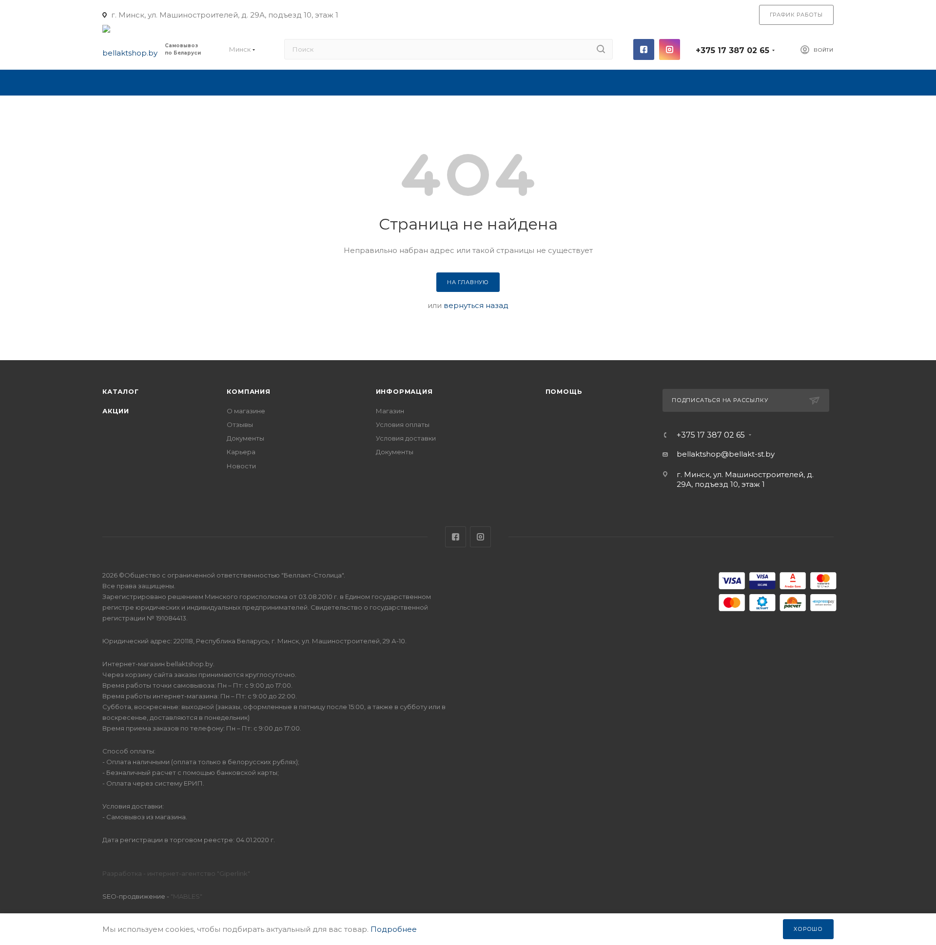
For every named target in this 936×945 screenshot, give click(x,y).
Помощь (564, 391)
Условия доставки (406, 438)
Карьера (241, 452)
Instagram (669, 49)
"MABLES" (185, 896)
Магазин (390, 411)
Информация (404, 391)
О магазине (246, 411)
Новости (241, 466)
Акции (115, 411)
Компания (248, 391)
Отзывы (240, 424)
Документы (245, 438)
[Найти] (601, 49)
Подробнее (393, 929)
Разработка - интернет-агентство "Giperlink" (176, 873)
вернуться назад (476, 305)
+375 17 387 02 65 (732, 50)
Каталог (120, 391)
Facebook (643, 49)
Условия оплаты (402, 424)
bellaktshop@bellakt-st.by (726, 454)
